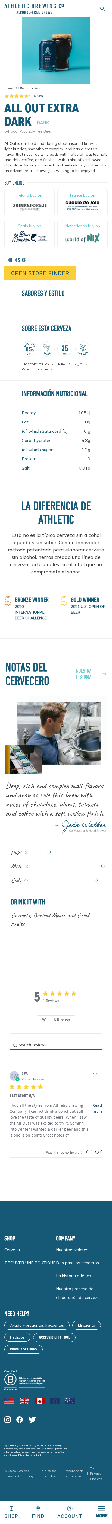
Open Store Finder (40, 273)
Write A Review (56, 1019)
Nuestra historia (83, 674)
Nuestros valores (72, 1249)
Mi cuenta (86, 1325)
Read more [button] (97, 1108)
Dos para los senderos (77, 1262)
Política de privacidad (47, 1473)
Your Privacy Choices (96, 1473)
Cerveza (12, 1249)
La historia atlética (73, 1275)
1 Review (36, 96)
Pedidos (17, 1337)
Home (8, 88)
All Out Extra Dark (28, 88)
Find (38, 1516)
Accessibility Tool (54, 1337)
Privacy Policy (25, 1455)
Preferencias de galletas (73, 1473)
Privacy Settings (23, 1349)
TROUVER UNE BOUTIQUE (29, 1262)
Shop (11, 1516)
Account (69, 1516)
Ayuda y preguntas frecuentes (37, 1325)
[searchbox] (56, 1045)
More (101, 1515)
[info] (26, 852)
